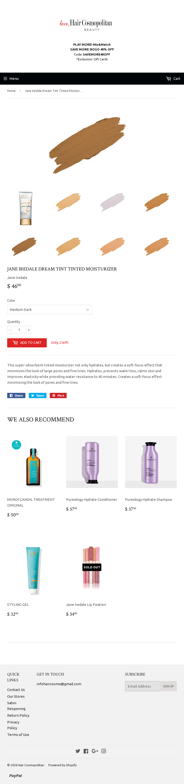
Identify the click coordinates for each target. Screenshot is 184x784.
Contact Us (16, 690)
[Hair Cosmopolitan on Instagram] (103, 752)
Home (11, 90)
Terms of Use (18, 735)
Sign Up (168, 686)
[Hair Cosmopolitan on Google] (95, 752)
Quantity (13, 322)
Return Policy (18, 715)
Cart (176, 78)
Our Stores (16, 696)
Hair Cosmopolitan (31, 765)
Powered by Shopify (62, 765)
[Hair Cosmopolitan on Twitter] (77, 752)
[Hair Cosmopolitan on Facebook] (85, 752)
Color (11, 300)
